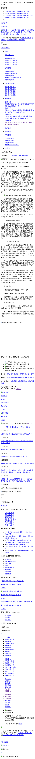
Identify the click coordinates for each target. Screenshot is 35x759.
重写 (2, 506)
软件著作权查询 (10, 89)
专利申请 (8, 641)
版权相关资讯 (9, 525)
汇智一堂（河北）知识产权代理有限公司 (19, 15)
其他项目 (8, 120)
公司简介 (8, 681)
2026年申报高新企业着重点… (16, 544)
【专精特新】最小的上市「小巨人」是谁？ (15, 427)
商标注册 (21, 40)
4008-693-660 (5, 48)
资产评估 (8, 122)
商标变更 (27, 104)
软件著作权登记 (10, 87)
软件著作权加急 (10, 95)
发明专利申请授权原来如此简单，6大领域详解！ (17, 463)
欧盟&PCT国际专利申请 (13, 78)
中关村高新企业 (10, 58)
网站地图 (8, 707)
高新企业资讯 (9, 141)
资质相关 (8, 108)
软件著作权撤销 (10, 93)
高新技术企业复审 (11, 60)
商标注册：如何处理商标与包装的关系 (20, 377)
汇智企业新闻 (9, 138)
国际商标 (8, 104)
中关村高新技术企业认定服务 (11, 584)
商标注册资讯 (23, 155)
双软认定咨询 (9, 110)
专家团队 (8, 683)
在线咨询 (5, 745)
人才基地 (8, 689)
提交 (5, 506)
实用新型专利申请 (11, 73)
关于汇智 (8, 618)
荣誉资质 (8, 685)
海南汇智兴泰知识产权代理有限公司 (17, 18)
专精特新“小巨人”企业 (20, 118)
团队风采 (8, 687)
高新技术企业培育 (11, 64)
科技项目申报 (9, 567)
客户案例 (8, 616)
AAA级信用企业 (20, 112)
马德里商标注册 (13, 106)
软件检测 (17, 110)
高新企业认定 (9, 559)
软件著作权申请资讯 (12, 145)
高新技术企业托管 (11, 62)
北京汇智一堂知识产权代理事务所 (16, 13)
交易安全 (8, 698)
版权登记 (8, 570)
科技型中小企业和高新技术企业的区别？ (15, 456)
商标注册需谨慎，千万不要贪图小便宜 (20, 374)
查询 (20, 724)
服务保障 (8, 701)
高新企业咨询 (26, 38)
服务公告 (8, 696)
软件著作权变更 (10, 91)
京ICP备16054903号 (25, 733)
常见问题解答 (9, 673)
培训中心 (8, 691)
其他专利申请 (9, 80)
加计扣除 (14, 122)
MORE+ (18, 389)
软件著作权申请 (12, 40)
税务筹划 (16, 124)
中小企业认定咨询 (11, 116)
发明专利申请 (9, 75)
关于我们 (8, 679)
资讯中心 (8, 659)
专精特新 (8, 114)
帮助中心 (8, 694)
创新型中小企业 (23, 116)
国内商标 (21, 104)
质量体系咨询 (25, 110)
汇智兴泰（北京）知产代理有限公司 (17, 11)
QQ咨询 (5, 742)
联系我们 (4, 23)
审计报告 (29, 122)
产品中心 (8, 637)
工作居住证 (22, 122)
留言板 (7, 705)
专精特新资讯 (9, 517)
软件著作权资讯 (10, 519)
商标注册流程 (22, 381)
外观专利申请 (9, 71)
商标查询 (14, 104)
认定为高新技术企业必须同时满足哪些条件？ (16, 434)
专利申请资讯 (9, 143)
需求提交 (4, 26)
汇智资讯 (14, 155)
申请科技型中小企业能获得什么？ (12, 449)
